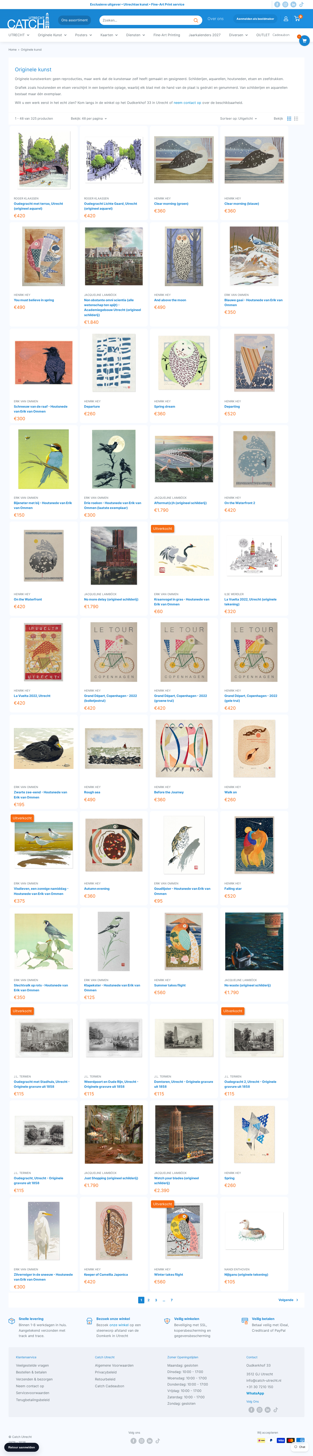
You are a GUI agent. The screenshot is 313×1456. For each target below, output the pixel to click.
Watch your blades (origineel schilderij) (176, 1180)
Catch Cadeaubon (109, 1386)
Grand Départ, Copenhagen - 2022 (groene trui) (180, 698)
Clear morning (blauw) (241, 204)
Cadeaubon (281, 35)
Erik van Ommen (236, 294)
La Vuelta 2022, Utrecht (32, 696)
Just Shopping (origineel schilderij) (111, 1178)
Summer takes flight (170, 985)
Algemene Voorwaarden (114, 1365)
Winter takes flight (168, 1275)
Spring (229, 1178)
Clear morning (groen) (171, 204)
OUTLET (263, 35)
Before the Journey (169, 792)
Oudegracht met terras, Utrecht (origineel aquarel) (38, 206)
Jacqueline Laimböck (100, 294)
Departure (92, 406)
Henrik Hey (162, 198)
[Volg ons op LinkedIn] (293, 4)
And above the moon (170, 300)
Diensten (133, 35)
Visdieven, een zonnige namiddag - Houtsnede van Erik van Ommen (41, 891)
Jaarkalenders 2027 (205, 35)
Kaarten (107, 35)
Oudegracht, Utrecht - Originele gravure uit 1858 (38, 1180)
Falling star (233, 889)
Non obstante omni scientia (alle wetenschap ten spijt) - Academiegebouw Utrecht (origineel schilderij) (112, 307)
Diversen (236, 35)
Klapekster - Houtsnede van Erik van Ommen (112, 987)
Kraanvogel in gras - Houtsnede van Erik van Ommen (181, 601)
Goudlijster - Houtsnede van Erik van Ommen (182, 891)
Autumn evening (97, 889)
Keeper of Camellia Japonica (106, 1275)
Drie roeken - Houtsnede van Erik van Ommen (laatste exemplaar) (112, 505)
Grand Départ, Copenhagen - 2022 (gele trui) (250, 698)
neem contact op (187, 102)
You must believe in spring (34, 300)
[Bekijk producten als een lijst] (296, 118)
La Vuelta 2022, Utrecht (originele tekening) (250, 601)
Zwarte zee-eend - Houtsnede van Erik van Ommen (40, 794)
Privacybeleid (106, 1372)
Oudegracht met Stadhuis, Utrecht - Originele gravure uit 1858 (42, 1084)
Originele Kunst (50, 35)
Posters (81, 35)
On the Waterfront (28, 599)
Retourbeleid (105, 1379)
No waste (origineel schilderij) (247, 985)
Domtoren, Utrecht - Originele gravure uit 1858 (183, 1084)
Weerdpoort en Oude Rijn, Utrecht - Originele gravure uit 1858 (111, 1084)
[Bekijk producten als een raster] (289, 118)
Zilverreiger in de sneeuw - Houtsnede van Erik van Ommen (43, 1277)
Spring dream (164, 406)
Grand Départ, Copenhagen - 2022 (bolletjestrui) (110, 698)
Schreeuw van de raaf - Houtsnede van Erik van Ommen (40, 408)
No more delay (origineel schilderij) (111, 599)
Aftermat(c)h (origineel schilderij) (180, 503)
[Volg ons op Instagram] (285, 4)
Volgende (286, 1300)
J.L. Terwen (22, 1076)
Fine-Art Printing (167, 35)
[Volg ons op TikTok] (301, 4)
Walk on (230, 792)
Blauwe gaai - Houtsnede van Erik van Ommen (253, 302)
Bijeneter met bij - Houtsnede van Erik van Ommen (43, 505)
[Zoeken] (196, 20)
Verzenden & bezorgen (34, 1379)
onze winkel (119, 1325)
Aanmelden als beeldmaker (255, 18)
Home (13, 49)
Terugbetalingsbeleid (33, 1400)
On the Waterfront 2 (239, 503)
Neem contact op (30, 1386)
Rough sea (92, 792)
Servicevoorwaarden (32, 1393)
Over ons (216, 18)
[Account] (286, 18)
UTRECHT (17, 35)
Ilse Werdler (234, 594)
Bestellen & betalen (31, 1372)
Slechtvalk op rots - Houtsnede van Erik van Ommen (41, 987)
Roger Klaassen (26, 198)
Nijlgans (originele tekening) (246, 1275)
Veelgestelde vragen (32, 1365)
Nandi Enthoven (237, 1269)
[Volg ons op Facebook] (277, 4)
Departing (232, 406)
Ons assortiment (74, 20)
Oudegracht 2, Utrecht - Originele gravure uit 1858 (250, 1084)
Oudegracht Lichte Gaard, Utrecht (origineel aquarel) (110, 206)
